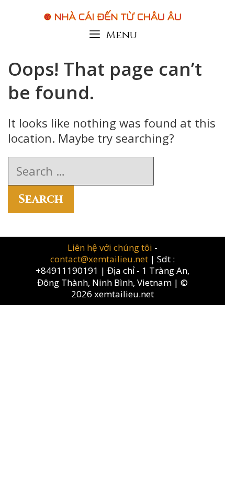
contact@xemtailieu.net (99, 259)
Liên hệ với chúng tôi (111, 247)
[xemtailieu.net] (112, 10)
